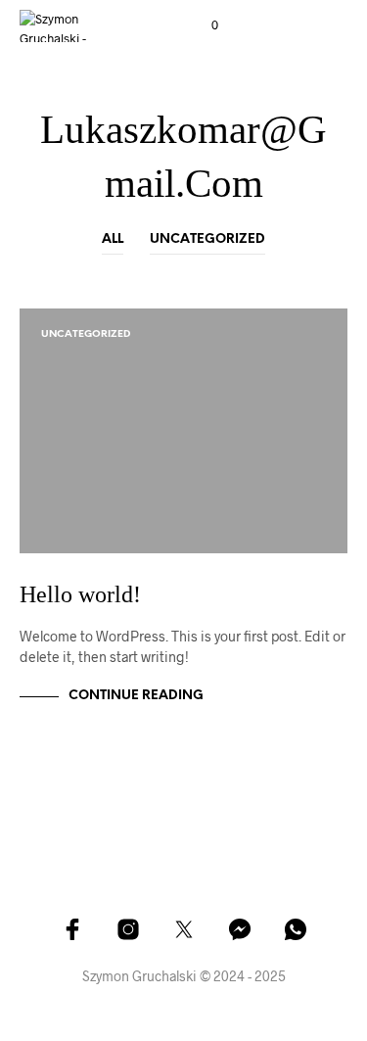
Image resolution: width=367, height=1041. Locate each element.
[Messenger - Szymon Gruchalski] (240, 929)
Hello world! (80, 594)
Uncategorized (207, 239)
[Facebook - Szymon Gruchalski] (72, 929)
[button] (201, 25)
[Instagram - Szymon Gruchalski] (128, 929)
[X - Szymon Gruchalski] (184, 929)
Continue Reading (136, 695)
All (112, 239)
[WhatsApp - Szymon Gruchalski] (295, 929)
